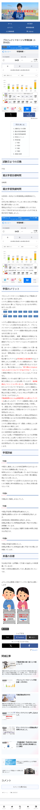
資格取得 (6, 629)
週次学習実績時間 (20, 134)
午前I (18, 142)
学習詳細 (17, 140)
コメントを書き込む (20, 787)
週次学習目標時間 (20, 131)
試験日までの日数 (20, 128)
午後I (18, 148)
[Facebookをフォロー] (29, 645)
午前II (18, 145)
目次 (17, 124)
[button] (32, 637)
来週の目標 (18, 154)
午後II (18, 151)
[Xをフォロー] (11, 645)
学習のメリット (19, 137)
